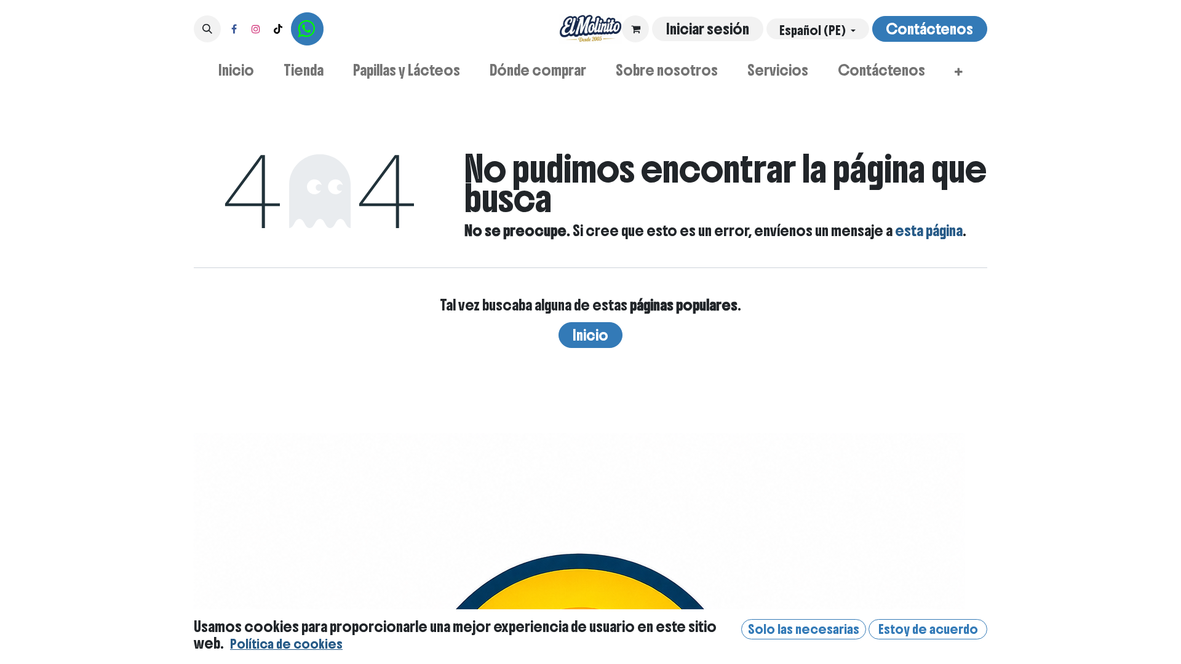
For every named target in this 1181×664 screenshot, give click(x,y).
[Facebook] (234, 29)
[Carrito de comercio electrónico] (635, 28)
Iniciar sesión (707, 29)
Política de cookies (286, 644)
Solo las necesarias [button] (803, 629)
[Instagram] (256, 29)
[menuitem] (236, 70)
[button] (207, 28)
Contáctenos (929, 29)
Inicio (590, 335)
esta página (929, 230)
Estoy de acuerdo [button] (928, 629)
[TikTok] (278, 29)
